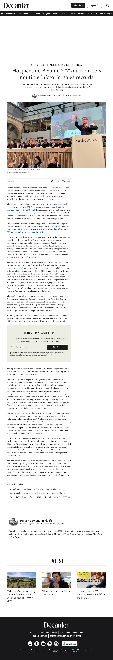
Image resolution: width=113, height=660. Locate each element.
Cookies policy (65, 632)
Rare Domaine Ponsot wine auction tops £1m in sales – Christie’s (37, 493)
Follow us (56, 181)
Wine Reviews (24, 13)
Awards (90, 13)
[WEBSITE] (51, 520)
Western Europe (56, 65)
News (79, 96)
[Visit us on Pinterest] (49, 643)
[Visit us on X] (30, 643)
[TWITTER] (43, 520)
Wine (32, 65)
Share (12, 181)
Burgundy (77, 65)
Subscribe (77, 5)
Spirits (72, 13)
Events (81, 13)
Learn (55, 13)
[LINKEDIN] (47, 520)
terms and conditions (39, 636)
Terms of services (32, 352)
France (68, 65)
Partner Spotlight (104, 13)
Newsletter (67, 181)
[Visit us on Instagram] (56, 643)
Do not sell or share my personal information (65, 636)
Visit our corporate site (85, 650)
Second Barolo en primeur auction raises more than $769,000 (35, 489)
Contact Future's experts (48, 632)
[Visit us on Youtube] (43, 643)
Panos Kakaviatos (46, 96)
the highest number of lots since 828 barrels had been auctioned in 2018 (37, 231)
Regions (46, 13)
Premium (36, 13)
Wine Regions (42, 65)
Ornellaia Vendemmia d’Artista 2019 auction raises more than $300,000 (40, 497)
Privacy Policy (78, 632)
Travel (64, 13)
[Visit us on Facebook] (36, 643)
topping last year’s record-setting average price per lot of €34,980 (35, 208)
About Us (33, 632)
